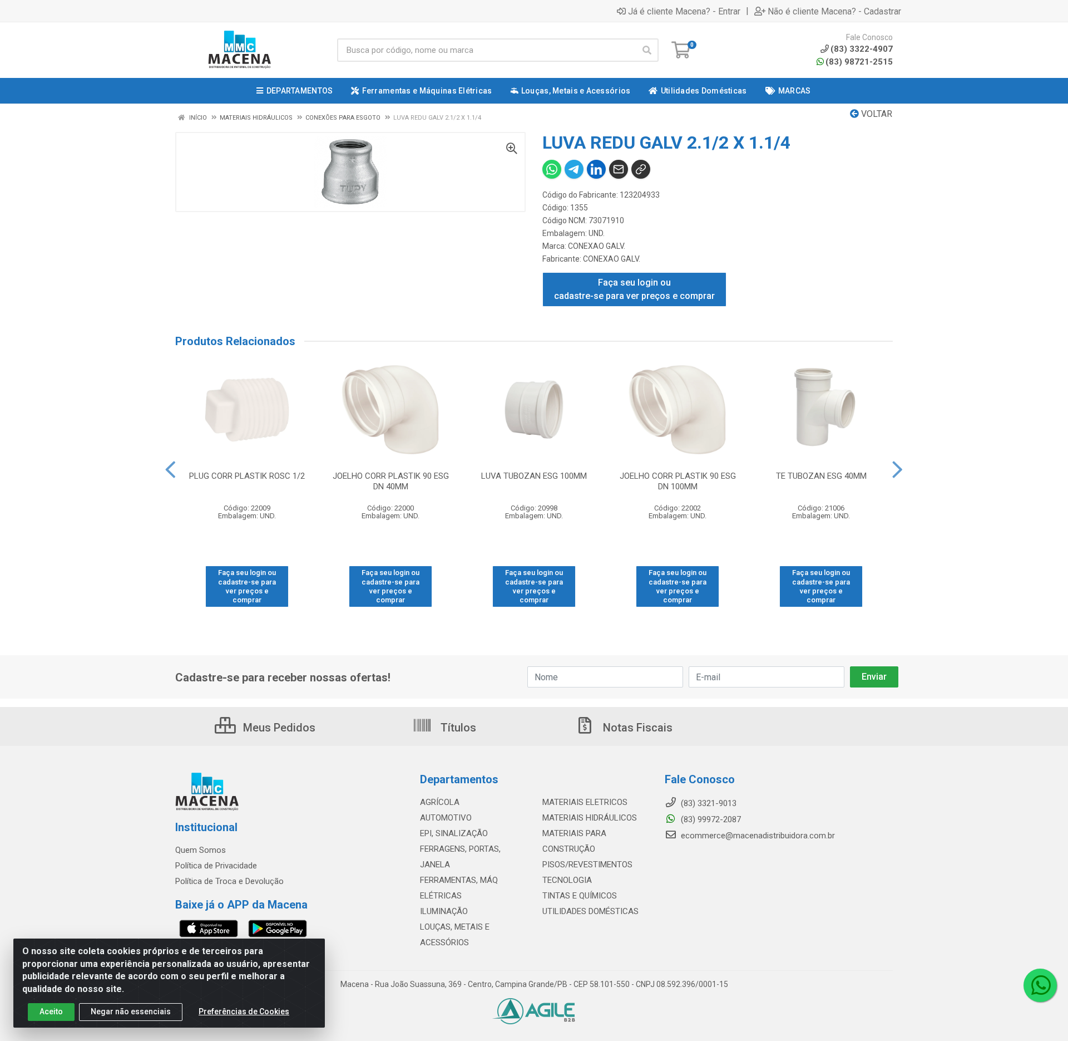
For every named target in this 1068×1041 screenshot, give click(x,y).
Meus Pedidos (277, 727)
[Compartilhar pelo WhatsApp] (551, 169)
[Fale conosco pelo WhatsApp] (1040, 985)
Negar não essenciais (131, 1011)
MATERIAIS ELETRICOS (584, 802)
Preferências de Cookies (244, 1011)
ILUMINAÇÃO (444, 911)
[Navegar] (170, 470)
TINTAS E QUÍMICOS (579, 896)
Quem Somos (200, 850)
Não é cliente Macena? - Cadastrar (834, 11)
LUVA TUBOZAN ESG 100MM (534, 476)
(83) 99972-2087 (710, 819)
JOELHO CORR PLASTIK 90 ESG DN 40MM (391, 481)
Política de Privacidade (216, 866)
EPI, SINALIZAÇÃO (454, 833)
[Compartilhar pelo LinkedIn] (596, 169)
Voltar (875, 114)
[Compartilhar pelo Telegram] (574, 169)
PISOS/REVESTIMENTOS (587, 865)
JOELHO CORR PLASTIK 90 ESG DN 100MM (678, 481)
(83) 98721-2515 (859, 62)
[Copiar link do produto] (640, 169)
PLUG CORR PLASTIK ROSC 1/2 (247, 476)
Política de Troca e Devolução (229, 881)
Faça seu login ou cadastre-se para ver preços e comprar (634, 289)
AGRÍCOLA (439, 802)
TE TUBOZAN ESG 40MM (821, 476)
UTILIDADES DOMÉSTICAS (590, 911)
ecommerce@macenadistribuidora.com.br (757, 836)
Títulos (457, 727)
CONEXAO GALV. (596, 246)
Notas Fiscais (636, 727)
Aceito (51, 1011)
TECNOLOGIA (567, 880)
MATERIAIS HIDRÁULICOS (589, 818)
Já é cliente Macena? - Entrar (684, 11)
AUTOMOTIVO (446, 818)
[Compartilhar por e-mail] (618, 169)
